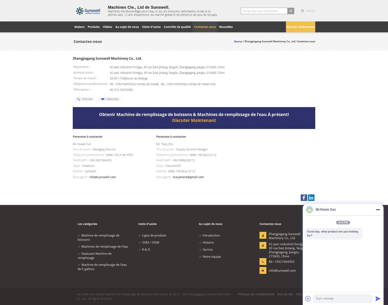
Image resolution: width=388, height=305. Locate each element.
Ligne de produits (154, 235)
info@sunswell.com (103, 177)
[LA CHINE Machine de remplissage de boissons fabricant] (88, 10)
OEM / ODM (150, 242)
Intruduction (211, 235)
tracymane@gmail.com (188, 177)
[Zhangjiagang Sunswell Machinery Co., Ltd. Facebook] (304, 197)
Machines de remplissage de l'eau (104, 246)
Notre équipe (212, 256)
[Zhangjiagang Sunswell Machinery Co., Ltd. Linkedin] (311, 197)
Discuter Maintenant (300, 27)
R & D (146, 249)
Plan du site (285, 294)
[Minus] (377, 209)
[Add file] (308, 298)
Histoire (208, 242)
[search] (290, 11)
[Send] (378, 298)
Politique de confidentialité (256, 294)
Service (208, 249)
